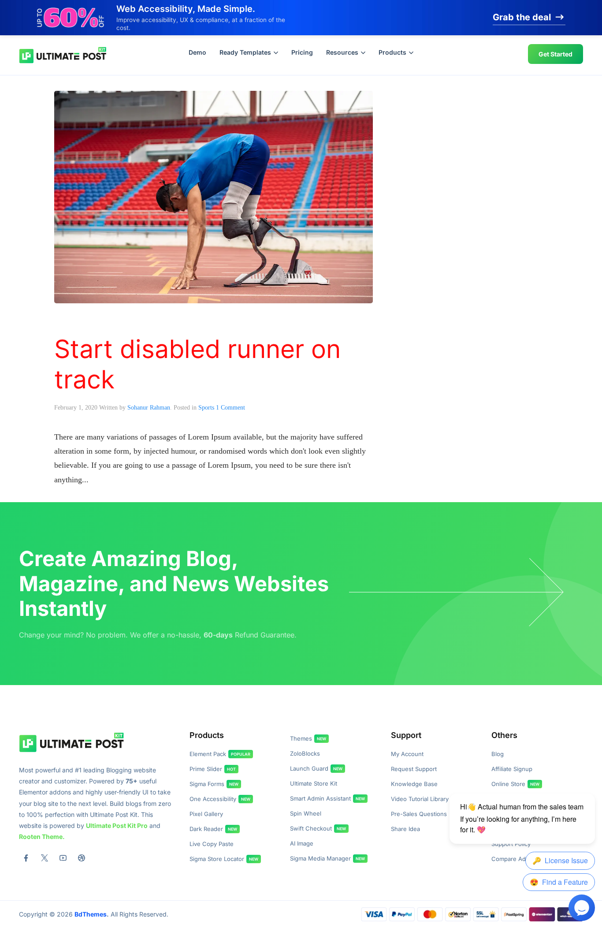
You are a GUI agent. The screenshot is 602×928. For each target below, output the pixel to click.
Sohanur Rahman (148, 407)
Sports (206, 407)
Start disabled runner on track (197, 364)
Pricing (302, 52)
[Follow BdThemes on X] (44, 858)
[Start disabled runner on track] (213, 196)
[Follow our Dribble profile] (81, 858)
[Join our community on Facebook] (26, 858)
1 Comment (230, 407)
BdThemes (90, 914)
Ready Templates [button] (245, 52)
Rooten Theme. (42, 836)
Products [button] (392, 52)
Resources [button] (342, 52)
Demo (197, 52)
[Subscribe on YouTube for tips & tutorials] (63, 858)
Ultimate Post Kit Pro (117, 825)
